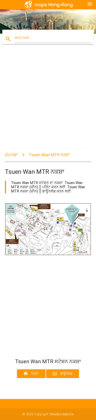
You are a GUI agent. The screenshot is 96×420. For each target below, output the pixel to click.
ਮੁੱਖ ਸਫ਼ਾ (11, 154)
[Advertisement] (48, 100)
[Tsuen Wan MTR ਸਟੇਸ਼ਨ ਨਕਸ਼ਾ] (48, 254)
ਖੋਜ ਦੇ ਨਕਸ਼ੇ (22, 38)
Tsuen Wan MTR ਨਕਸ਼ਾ (49, 154)
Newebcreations (62, 414)
